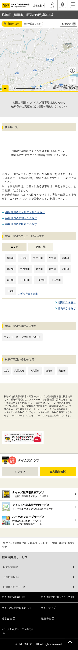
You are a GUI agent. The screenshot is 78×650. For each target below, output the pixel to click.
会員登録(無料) (58, 471)
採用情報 (46, 618)
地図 (13, 23)
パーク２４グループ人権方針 (18, 629)
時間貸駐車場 (10, 567)
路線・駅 (41, 246)
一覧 (34, 23)
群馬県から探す (67, 308)
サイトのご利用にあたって (16, 607)
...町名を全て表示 (28, 293)
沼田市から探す (67, 302)
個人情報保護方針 (12, 597)
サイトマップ (48, 607)
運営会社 (7, 618)
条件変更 (68, 23)
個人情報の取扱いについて (55, 597)
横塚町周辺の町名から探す (21, 224)
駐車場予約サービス (14, 586)
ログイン (20, 471)
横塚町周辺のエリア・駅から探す (25, 212)
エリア (14, 246)
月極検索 (37, 5)
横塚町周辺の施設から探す (21, 218)
